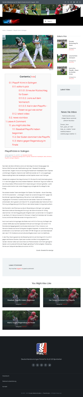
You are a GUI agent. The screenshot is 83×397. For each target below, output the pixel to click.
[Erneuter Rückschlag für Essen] (62, 41)
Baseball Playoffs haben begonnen (21, 300)
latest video (21, 113)
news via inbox (18, 117)
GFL (73, 49)
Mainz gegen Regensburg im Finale (21, 323)
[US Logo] (41, 343)
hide (33, 76)
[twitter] (68, 2)
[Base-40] (27, 36)
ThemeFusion (46, 393)
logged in (19, 268)
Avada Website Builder (35, 393)
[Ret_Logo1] (10, 19)
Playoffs (7, 158)
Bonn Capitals (26, 156)
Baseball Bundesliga (17, 156)
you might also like (19, 125)
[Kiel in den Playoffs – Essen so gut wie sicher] (62, 68)
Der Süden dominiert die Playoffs (31, 136)
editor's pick (20, 86)
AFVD (70, 49)
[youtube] (74, 2)
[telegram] (77, 2)
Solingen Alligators (14, 158)
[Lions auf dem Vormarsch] (62, 55)
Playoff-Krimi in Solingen (23, 82)
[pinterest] (45, 365)
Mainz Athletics (48, 156)
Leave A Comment (16, 121)
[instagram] (71, 2)
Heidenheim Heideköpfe (37, 156)
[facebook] (65, 2)
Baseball (24, 304)
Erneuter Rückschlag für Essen (73, 43)
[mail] (80, 2)
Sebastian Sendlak (27, 155)
